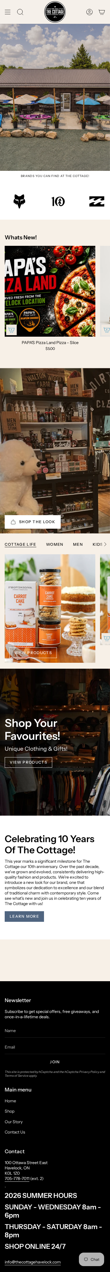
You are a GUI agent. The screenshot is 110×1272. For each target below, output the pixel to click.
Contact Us (15, 1132)
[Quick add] (11, 330)
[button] (20, 12)
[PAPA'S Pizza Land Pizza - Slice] (50, 291)
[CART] (102, 12)
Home (10, 1101)
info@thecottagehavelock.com (33, 1262)
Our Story (14, 1121)
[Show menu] (7, 12)
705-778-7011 (17, 1178)
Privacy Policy (89, 1072)
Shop (9, 1111)
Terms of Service (16, 1076)
